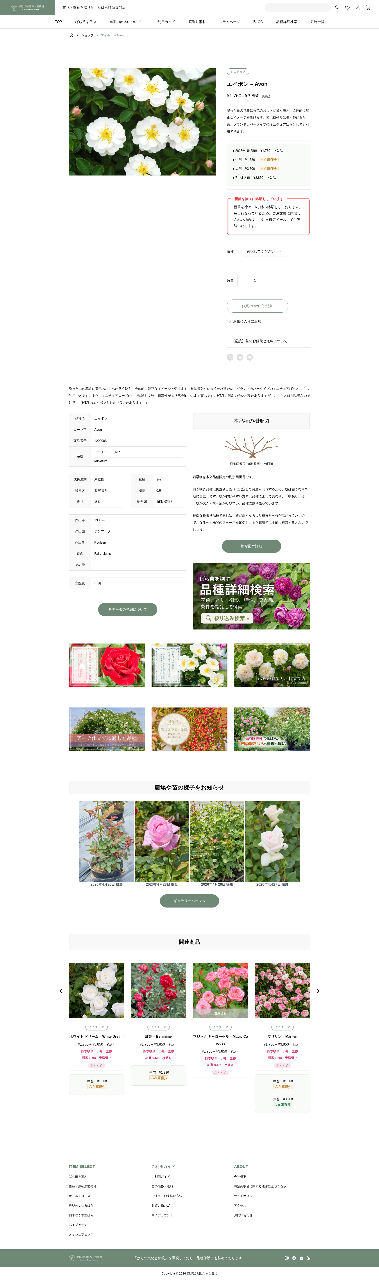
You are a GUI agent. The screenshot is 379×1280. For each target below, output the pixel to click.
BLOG (258, 22)
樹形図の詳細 (251, 546)
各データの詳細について (127, 609)
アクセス (240, 1205)
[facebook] (294, 1258)
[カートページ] (366, 7)
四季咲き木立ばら (81, 1215)
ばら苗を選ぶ (85, 22)
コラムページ (229, 22)
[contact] (301, 1258)
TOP (58, 22)
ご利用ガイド (164, 22)
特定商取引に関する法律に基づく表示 (260, 1186)
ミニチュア (238, 71)
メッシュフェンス (81, 1234)
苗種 (230, 251)
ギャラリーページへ (189, 901)
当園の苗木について (125, 22)
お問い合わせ (243, 1215)
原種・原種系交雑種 (83, 1186)
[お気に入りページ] (347, 7)
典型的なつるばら (81, 1205)
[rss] (308, 1258)
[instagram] (287, 1258)
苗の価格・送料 (162, 1186)
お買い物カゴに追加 (257, 306)
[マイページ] (357, 7)
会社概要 (240, 1176)
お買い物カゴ (161, 1205)
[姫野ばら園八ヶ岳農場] (27, 7)
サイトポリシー (245, 1196)
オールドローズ (79, 1196)
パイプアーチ (78, 1225)
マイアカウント (162, 1215)
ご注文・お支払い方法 (167, 1196)
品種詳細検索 (286, 22)
